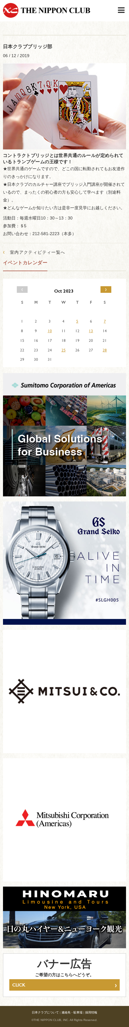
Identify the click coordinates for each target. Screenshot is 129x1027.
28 (105, 350)
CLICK (64, 985)
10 (50, 330)
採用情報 (91, 1012)
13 (91, 330)
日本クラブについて (45, 1012)
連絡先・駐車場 (72, 1012)
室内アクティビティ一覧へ (34, 252)
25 (64, 350)
